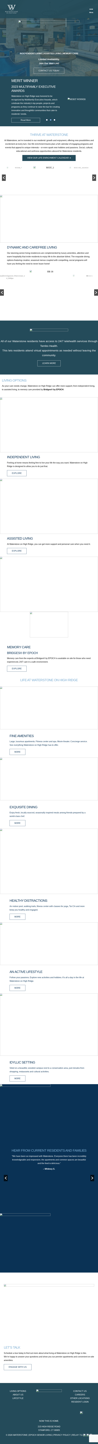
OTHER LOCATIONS (80, 1398)
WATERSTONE (20, 1435)
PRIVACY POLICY (62, 1435)
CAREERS (80, 1395)
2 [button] (51, 120)
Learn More (49, 363)
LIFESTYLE (18, 1398)
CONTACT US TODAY (49, 71)
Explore (17, 473)
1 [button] (47, 120)
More (17, 752)
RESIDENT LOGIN (80, 1402)
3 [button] (54, 120)
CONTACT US (80, 1391)
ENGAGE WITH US (18, 1367)
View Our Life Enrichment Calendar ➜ (49, 158)
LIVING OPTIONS (18, 1391)
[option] (49, 99)
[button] (4, 178)
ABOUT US (18, 1395)
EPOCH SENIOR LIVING (40, 1435)
